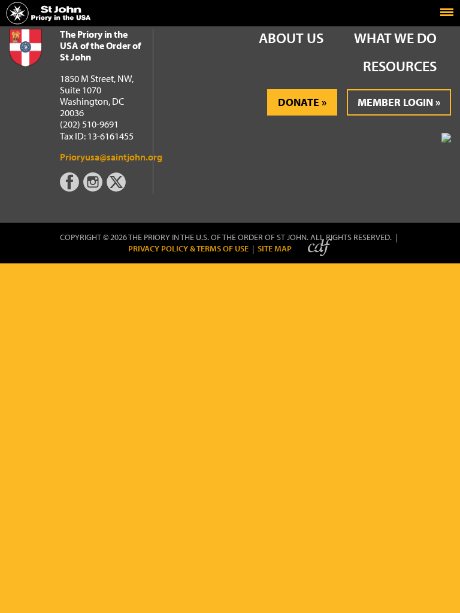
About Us (291, 38)
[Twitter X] (117, 188)
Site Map (275, 249)
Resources (400, 66)
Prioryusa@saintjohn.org (111, 157)
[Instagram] (94, 188)
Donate (298, 102)
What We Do (395, 38)
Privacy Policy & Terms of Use (188, 249)
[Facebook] (71, 188)
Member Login (395, 102)
